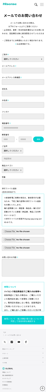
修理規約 (5, 385)
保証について (6, 372)
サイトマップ (6, 378)
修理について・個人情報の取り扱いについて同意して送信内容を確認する (23, 320)
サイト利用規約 (7, 382)
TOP (4, 332)
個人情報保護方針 (7, 375)
